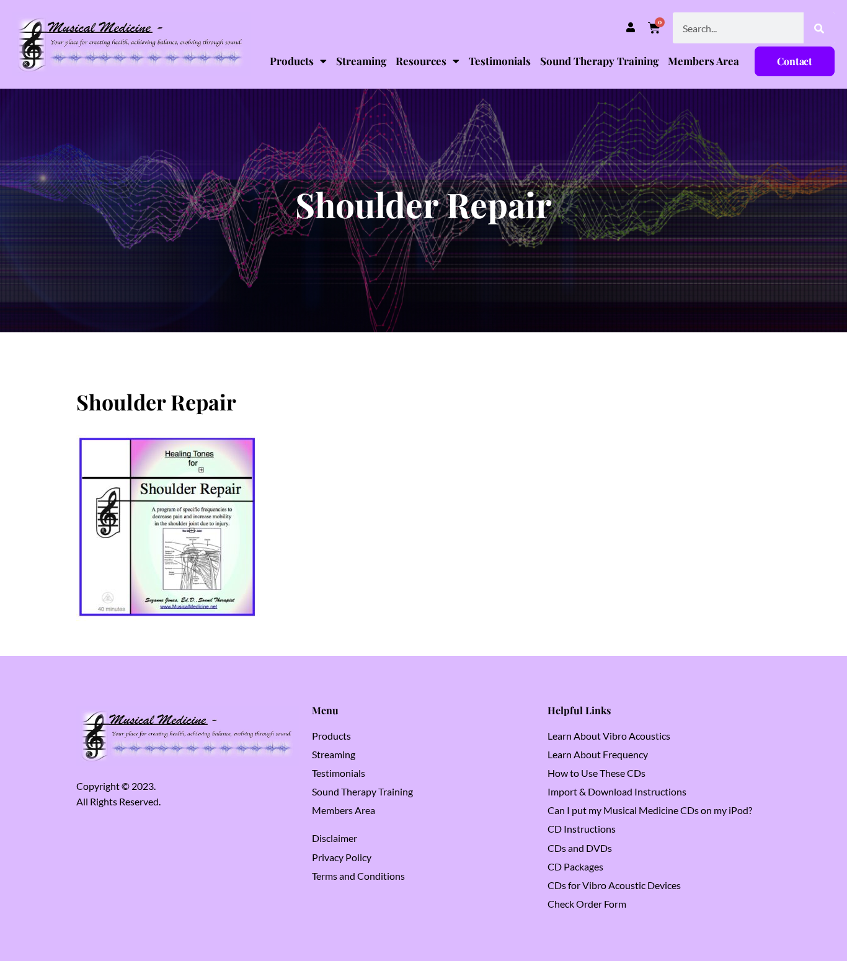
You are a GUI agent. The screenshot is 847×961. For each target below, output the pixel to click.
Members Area (703, 61)
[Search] (819, 27)
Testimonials (500, 61)
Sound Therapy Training (599, 61)
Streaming (361, 61)
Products (292, 61)
